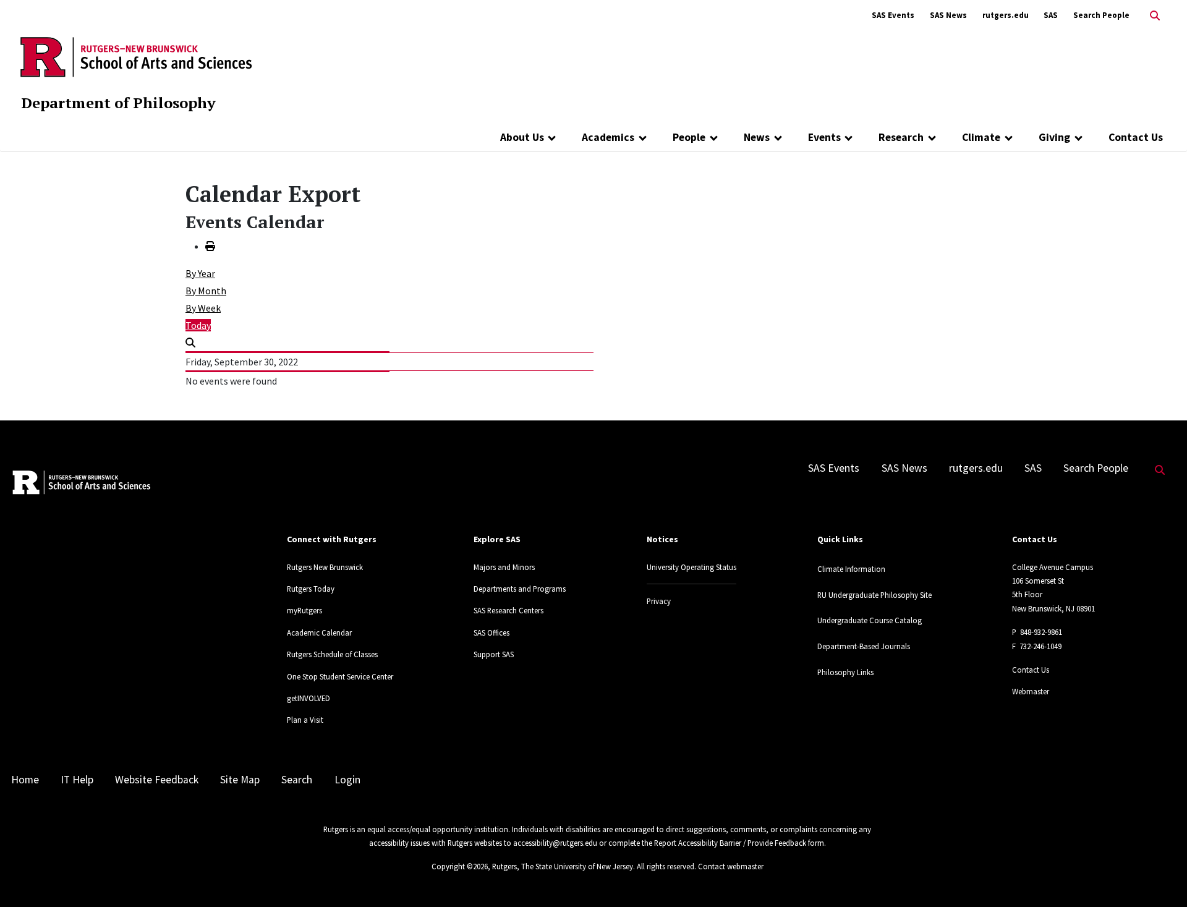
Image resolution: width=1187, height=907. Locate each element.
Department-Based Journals (863, 646)
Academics (608, 137)
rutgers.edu (1005, 15)
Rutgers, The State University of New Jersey (562, 866)
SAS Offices (491, 632)
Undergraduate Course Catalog (869, 620)
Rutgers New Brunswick (325, 567)
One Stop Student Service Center (340, 676)
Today (198, 325)
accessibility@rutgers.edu (555, 843)
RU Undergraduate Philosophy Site (874, 595)
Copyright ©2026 (460, 866)
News (757, 137)
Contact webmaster (731, 866)
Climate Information (851, 569)
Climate (981, 137)
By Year (200, 273)
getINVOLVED (308, 698)
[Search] (190, 342)
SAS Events (893, 15)
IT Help (77, 779)
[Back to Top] (1160, 877)
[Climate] (1008, 137)
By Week (203, 308)
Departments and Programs (520, 589)
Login (347, 779)
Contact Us (1135, 137)
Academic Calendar (319, 632)
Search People (1101, 15)
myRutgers (304, 610)
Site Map (240, 779)
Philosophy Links (845, 672)
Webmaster (1030, 691)
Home (25, 779)
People (689, 137)
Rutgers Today (310, 589)
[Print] (210, 246)
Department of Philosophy (118, 103)
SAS (1051, 15)
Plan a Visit (305, 720)
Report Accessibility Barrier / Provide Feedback (730, 843)
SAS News (948, 15)
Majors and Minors (504, 567)
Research (901, 137)
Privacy (659, 601)
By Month (205, 290)
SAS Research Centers (508, 610)
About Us (522, 137)
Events (824, 137)
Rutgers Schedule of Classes (332, 654)
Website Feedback (156, 779)
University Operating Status (691, 567)
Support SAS (494, 654)
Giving (1054, 137)
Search (296, 779)
